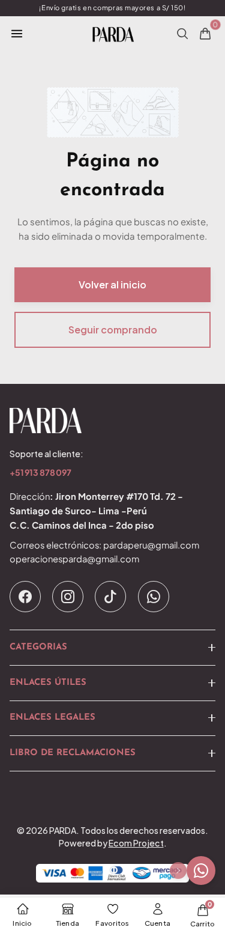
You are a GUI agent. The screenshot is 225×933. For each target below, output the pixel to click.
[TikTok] (110, 596)
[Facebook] (25, 596)
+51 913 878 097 (40, 473)
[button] (112, 647)
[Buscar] (182, 33)
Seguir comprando (112, 329)
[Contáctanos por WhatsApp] (201, 870)
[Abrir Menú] (17, 33)
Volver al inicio (112, 284)
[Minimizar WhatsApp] (178, 870)
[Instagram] (67, 596)
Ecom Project (136, 842)
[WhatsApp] (153, 596)
